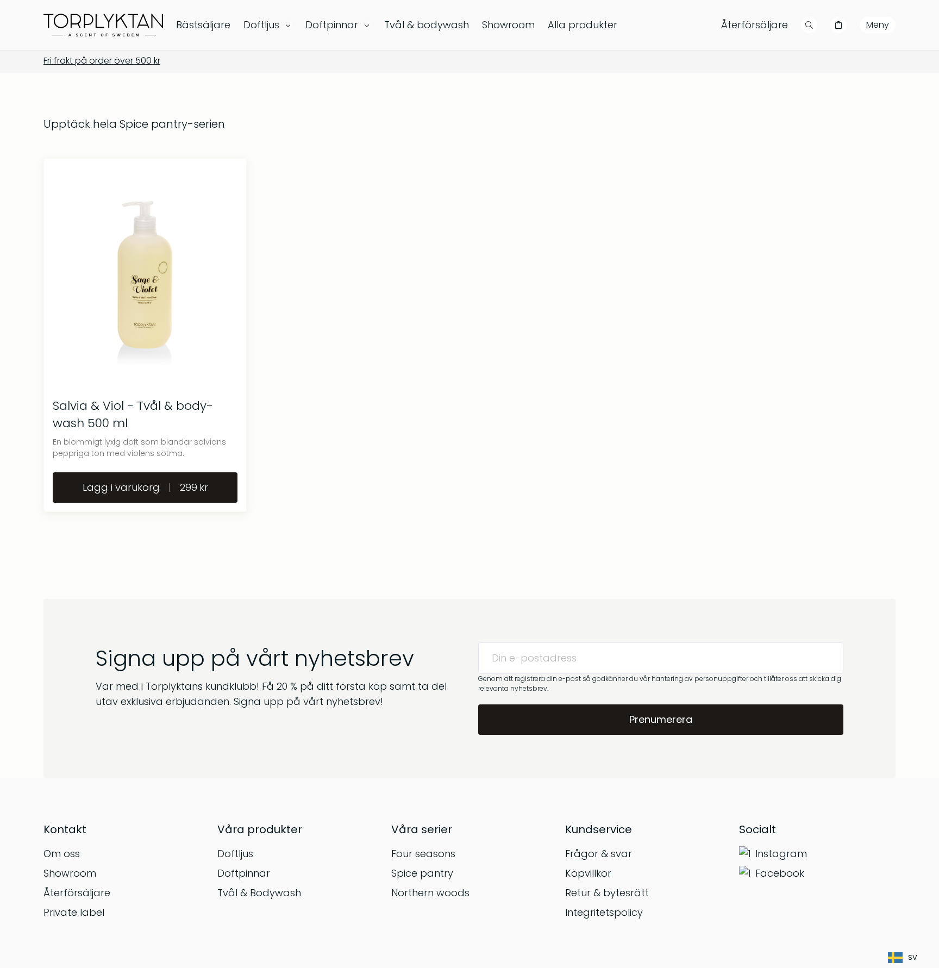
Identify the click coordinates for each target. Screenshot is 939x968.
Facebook (779, 873)
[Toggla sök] (809, 25)
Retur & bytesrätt (607, 893)
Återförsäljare (754, 25)
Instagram (781, 853)
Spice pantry (422, 873)
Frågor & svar (598, 853)
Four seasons (423, 853)
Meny (877, 24)
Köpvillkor (588, 873)
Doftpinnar (243, 873)
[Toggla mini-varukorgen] (838, 25)
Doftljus (235, 853)
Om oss (61, 853)
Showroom (69, 873)
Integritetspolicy (604, 912)
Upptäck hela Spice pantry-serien (134, 124)
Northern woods (430, 893)
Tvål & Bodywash (259, 893)
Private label (73, 912)
